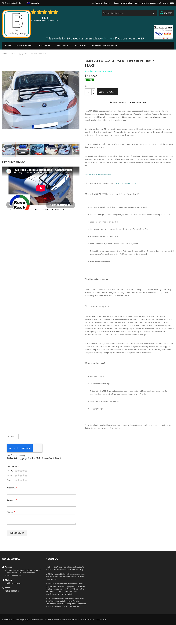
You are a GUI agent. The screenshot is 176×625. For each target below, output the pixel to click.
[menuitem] (25, 46)
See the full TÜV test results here (98, 174)
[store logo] (16, 23)
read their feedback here (126, 183)
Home (4, 54)
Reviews (10, 436)
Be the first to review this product (98, 71)
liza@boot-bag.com (13, 583)
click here (108, 38)
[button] (13, 3)
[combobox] (129, 13)
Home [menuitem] (8, 45)
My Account (97, 3)
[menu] (88, 46)
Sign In (107, 3)
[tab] (10, 436)
